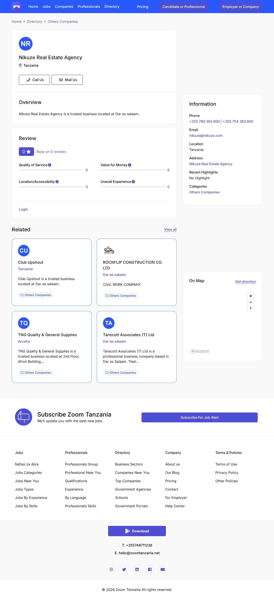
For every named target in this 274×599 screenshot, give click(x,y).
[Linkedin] (137, 569)
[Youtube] (162, 569)
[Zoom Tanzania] (16, 6)
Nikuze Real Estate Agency (210, 163)
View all (170, 229)
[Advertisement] (222, 60)
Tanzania (31, 65)
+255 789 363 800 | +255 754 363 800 (221, 121)
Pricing (142, 7)
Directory (34, 21)
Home (16, 21)
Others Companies (63, 21)
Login (23, 209)
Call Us (38, 80)
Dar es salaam (114, 274)
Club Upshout (30, 262)
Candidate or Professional (183, 7)
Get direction (245, 281)
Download (140, 531)
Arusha (24, 341)
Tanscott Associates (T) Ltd (128, 335)
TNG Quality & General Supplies (47, 335)
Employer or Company (240, 7)
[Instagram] (111, 569)
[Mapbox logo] (200, 351)
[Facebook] (150, 569)
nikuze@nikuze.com (206, 135)
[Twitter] (124, 569)
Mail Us (71, 80)
